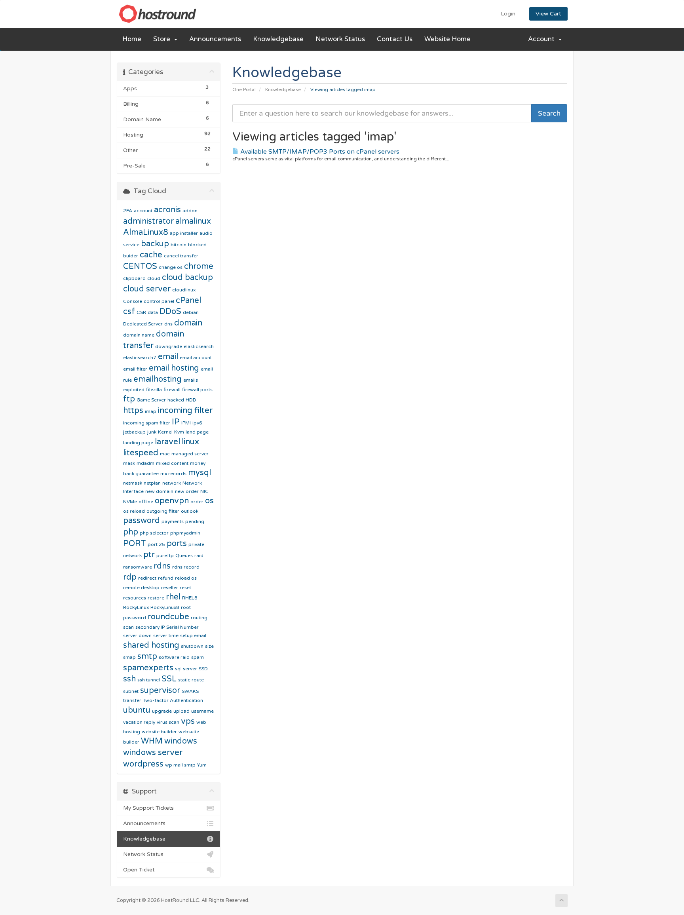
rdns (162, 566)
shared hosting (151, 645)
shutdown (192, 646)
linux (190, 442)
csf (129, 311)
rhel (173, 597)
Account (543, 39)
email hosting (174, 368)
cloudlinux (184, 290)
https (133, 410)
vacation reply (139, 722)
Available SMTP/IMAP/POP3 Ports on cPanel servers (319, 151)
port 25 (156, 544)
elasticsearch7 (139, 357)
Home (131, 39)
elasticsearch (199, 346)
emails (190, 380)
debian (191, 312)
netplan (152, 483)
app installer (184, 233)
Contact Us (394, 39)
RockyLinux (136, 607)
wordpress (143, 764)
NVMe (130, 501)
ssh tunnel (148, 680)
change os (170, 267)
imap (150, 411)
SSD (203, 669)
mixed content (172, 463)
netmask (132, 483)
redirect (147, 578)
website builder (159, 731)
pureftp (165, 555)
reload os (186, 578)
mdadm (145, 463)
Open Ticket (138, 870)
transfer (132, 700)
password (141, 520)
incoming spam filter (146, 423)
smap (129, 657)
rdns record (186, 567)
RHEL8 (190, 598)
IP (176, 422)
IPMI (186, 423)
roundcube (168, 617)
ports (177, 543)
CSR (141, 312)
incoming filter (185, 410)
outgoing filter (162, 511)
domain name (138, 335)
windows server (152, 752)
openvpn (172, 501)
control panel (159, 301)
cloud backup (187, 277)
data (153, 312)
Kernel (165, 432)
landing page (138, 442)
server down (137, 635)
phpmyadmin (185, 533)
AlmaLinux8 (145, 232)
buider (130, 256)
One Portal (244, 89)
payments (173, 521)
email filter (135, 369)
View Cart (548, 13)
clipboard (134, 278)
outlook (189, 511)
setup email (193, 635)
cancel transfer (181, 256)
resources (134, 598)
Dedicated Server (143, 324)
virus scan (168, 722)
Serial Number (182, 627)
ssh (129, 679)
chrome (198, 266)
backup (155, 244)
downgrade (168, 346)
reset (185, 587)
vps (188, 721)
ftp (129, 399)
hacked (175, 400)
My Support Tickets (148, 808)
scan (128, 627)
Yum (202, 765)
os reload (134, 511)
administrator (148, 221)
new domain (159, 491)
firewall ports (197, 389)
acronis (167, 210)
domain (188, 323)
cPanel (188, 300)
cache (151, 255)
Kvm (179, 432)
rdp (130, 577)
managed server (190, 454)
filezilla (154, 389)
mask (129, 463)
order (196, 501)
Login (508, 13)
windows (180, 741)
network (171, 483)
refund (165, 578)
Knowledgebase (278, 39)
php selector (154, 533)
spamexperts (148, 668)
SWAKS (190, 691)
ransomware (137, 567)
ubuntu (136, 710)
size (209, 646)
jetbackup (134, 432)
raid (198, 555)
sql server (186, 669)
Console (132, 301)
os (209, 501)
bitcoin (178, 244)
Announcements (215, 39)
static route (191, 680)
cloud (153, 278)
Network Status (340, 39)
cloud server (147, 289)
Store (163, 39)
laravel (167, 442)
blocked (197, 244)
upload (181, 711)
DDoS (170, 311)
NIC (204, 491)
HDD (191, 400)
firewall (171, 389)
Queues (184, 555)
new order (187, 491)
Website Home (447, 39)
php (130, 532)
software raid (174, 657)
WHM (152, 741)
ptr (149, 554)
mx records (173, 473)
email (168, 356)
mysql (199, 472)
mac (165, 454)
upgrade (162, 711)
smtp (147, 656)
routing (199, 617)
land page (197, 432)
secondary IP (150, 627)
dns (168, 324)
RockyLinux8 (164, 607)
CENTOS (140, 266)
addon (190, 210)
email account (196, 357)
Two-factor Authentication (173, 700)
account (143, 210)
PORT (134, 543)
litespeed (140, 453)
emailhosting (157, 379)
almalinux (193, 221)
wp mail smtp (180, 765)
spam (197, 657)
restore (156, 598)
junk (151, 432)
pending (194, 521)
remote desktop (141, 587)
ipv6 (197, 423)
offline (146, 501)
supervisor (160, 690)
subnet (131, 691)
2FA (127, 210)
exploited (133, 389)
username (202, 711)
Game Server (151, 400)
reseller (169, 587)
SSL (169, 679)
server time (166, 635)
